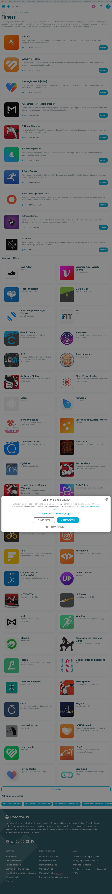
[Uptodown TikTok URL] (12, 842)
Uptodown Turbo (50, 873)
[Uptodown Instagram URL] (22, 842)
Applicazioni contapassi (12, 804)
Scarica (103, 48)
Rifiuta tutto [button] (44, 520)
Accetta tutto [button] (68, 520)
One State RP (8, 1)
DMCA (75, 873)
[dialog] (56, 514)
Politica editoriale (13, 864)
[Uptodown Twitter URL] (17, 842)
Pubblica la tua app (47, 860)
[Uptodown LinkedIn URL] (27, 842)
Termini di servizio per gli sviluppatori (89, 869)
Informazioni (11, 856)
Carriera (9, 881)
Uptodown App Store (48, 856)
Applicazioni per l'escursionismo (67, 804)
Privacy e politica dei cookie (85, 860)
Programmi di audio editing (92, 1)
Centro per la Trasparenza (17, 869)
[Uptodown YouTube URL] (7, 842)
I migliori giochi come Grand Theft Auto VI (38, 1)
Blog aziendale (12, 877)
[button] (56, 513)
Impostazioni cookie (82, 864)
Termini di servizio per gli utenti (86, 856)
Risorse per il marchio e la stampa (21, 873)
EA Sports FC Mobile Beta (60, 1)
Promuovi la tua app (48, 864)
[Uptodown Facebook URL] (32, 842)
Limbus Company (19, 1)
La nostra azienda (13, 860)
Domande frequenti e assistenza (53, 877)
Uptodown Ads (46, 869)
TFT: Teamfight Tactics (75, 1)
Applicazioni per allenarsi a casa (37, 804)
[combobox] (106, 499)
